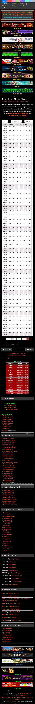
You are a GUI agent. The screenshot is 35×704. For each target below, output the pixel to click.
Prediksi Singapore (8, 416)
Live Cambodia (13, 6)
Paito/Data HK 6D (8, 449)
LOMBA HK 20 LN (14, 593)
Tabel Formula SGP (8, 438)
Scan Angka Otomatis (9, 516)
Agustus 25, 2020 (14, 101)
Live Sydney (5, 4)
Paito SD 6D (6, 460)
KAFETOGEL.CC (21, 695)
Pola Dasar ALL (7, 532)
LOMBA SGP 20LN (10, 405)
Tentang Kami (6, 697)
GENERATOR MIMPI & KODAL (17, 355)
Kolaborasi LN (7, 541)
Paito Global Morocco (9, 480)
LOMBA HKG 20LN (10, 407)
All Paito (5, 482)
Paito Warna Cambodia (9, 467)
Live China (23, 6)
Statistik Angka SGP (8, 490)
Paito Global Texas (8, 478)
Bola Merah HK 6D (8, 453)
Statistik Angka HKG (8, 492)
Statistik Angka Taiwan (9, 497)
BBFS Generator (7, 534)
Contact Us (17, 699)
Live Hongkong (23, 4)
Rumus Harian (7, 514)
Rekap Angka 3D (7, 520)
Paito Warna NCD (8, 473)
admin (5, 101)
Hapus (5, 1)
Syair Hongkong (7, 630)
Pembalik (5, 545)
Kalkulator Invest (7, 547)
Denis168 (4, 612)
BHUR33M (5, 620)
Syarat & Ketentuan (26, 697)
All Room (5, 430)
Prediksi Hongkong (8, 418)
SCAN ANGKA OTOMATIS (17, 353)
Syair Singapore (7, 628)
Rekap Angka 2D (7, 518)
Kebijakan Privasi (15, 697)
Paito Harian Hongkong (9, 447)
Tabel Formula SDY (8, 455)
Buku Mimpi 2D (7, 635)
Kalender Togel (7, 529)
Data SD (14, 4)
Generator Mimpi (7, 634)
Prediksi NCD (6, 428)
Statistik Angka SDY (8, 494)
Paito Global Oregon (8, 477)
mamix (4, 603)
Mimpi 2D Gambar (8, 637)
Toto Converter (7, 527)
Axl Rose (4, 617)
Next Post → (29, 349)
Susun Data (6, 548)
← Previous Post (6, 349)
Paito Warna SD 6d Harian (10, 462)
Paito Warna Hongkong (9, 446)
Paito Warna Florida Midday (18, 113)
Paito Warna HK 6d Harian (10, 451)
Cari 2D (5, 550)
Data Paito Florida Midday (17, 115)
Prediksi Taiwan (7, 425)
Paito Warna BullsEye (9, 466)
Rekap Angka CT (7, 523)
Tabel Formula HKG (8, 444)
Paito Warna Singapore (9, 440)
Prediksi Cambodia (8, 423)
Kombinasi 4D (7, 538)
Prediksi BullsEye (8, 421)
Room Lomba (12, 12)
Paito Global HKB (8, 475)
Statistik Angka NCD (8, 503)
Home (5, 12)
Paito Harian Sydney (8, 458)
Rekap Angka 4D (7, 522)
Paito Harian (24, 101)
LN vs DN (5, 543)
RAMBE (4, 609)
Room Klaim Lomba (12, 409)
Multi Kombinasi (7, 540)
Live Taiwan (5, 8)
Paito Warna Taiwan (8, 469)
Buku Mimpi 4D (7, 641)
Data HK (4, 6)
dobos (3, 614)
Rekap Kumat (6, 525)
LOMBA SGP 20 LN (14, 596)
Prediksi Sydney (7, 419)
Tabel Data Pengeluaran (19, 14)
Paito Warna (6, 513)
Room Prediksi (21, 12)
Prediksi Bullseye (13, 570)
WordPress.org (12, 701)
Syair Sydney (16, 559)
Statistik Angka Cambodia (10, 499)
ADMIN (4, 593)
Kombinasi (6, 536)
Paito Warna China (8, 471)
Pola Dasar (6, 531)
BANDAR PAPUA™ (25, 694)
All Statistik (6, 504)
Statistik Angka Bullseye (9, 501)
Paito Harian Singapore (9, 442)
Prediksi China (7, 426)
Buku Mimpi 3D (7, 639)
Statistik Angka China (9, 496)
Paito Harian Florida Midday (15, 99)
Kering (3, 606)
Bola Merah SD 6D (8, 464)
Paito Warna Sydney (8, 456)
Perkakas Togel (19, 16)
